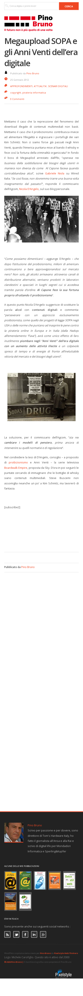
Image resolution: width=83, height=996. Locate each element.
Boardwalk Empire (15, 468)
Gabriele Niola (54, 173)
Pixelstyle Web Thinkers (66, 953)
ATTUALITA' (40, 86)
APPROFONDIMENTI (21, 86)
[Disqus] (41, 625)
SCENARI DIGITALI (58, 86)
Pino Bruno (32, 73)
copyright (15, 92)
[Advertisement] (43, 539)
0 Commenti (17, 99)
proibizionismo (19, 462)
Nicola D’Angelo (29, 189)
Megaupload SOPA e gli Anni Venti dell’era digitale (41, 52)
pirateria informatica (34, 92)
